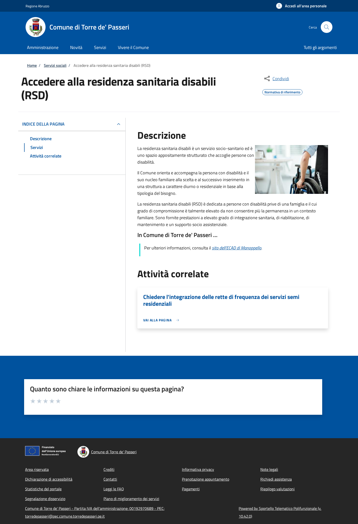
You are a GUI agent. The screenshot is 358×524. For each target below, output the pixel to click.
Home (32, 65)
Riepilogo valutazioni (277, 489)
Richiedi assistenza (276, 479)
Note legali (269, 469)
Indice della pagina (43, 124)
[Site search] (326, 27)
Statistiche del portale (43, 489)
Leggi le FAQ (114, 489)
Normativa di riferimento (282, 91)
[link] (162, 320)
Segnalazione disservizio (45, 499)
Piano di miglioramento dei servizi (131, 499)
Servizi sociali (55, 65)
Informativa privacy (198, 469)
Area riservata (37, 469)
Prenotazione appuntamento (205, 479)
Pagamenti (191, 489)
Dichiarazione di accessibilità (48, 479)
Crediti (109, 469)
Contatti (110, 479)
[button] (301, 6)
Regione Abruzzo (37, 6)
